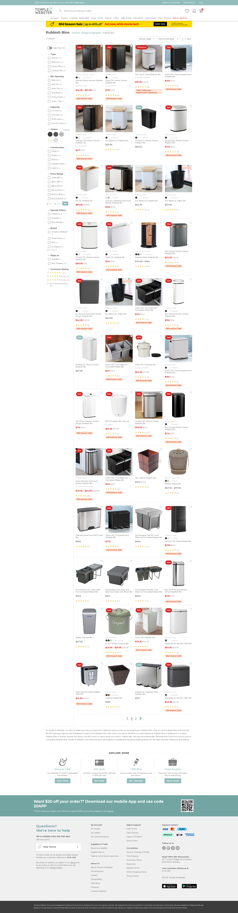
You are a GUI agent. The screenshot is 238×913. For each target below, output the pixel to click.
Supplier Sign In (97, 852)
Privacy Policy (56, 868)
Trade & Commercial (170, 3)
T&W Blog (95, 883)
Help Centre (131, 829)
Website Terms (132, 868)
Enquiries (95, 887)
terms (110, 811)
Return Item (131, 841)
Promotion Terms (134, 860)
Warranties (131, 864)
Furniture (76, 33)
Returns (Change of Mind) (137, 852)
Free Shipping (132, 856)
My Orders (95, 833)
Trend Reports (97, 871)
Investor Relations (99, 891)
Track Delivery (189, 3)
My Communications (100, 837)
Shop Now (62, 781)
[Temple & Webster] (44, 11)
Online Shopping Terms (136, 872)
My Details (95, 829)
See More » (52, 250)
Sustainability (96, 879)
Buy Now (99, 781)
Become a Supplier (99, 848)
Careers (94, 875)
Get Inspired (136, 781)
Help (201, 3)
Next (189, 39)
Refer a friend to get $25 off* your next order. (59, 2)
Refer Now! (79, 2)
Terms (73, 862)
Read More (173, 781)
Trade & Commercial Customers (104, 856)
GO (65, 203)
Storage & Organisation (91, 33)
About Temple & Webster (102, 867)
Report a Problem (134, 837)
